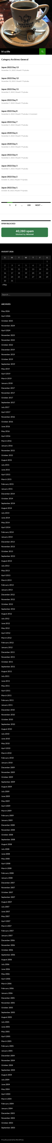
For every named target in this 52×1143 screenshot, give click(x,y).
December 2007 (8, 883)
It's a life (5, 51)
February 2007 (7, 931)
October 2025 (7, 321)
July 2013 (5, 566)
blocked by (28, 233)
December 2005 (8, 998)
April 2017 (5, 412)
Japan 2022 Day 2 (9, 176)
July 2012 (5, 618)
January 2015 (7, 489)
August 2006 (6, 959)
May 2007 (5, 916)
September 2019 (8, 364)
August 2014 (6, 508)
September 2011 (8, 666)
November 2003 (8, 1118)
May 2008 (5, 859)
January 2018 (7, 383)
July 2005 (5, 1022)
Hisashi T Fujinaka (22, 70)
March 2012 (6, 638)
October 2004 (7, 1065)
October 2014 (7, 498)
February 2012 (7, 642)
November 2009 (8, 772)
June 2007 (5, 911)
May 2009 (5, 801)
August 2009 (6, 786)
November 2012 (8, 599)
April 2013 (5, 575)
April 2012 (5, 633)
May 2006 (5, 974)
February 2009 (7, 815)
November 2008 (8, 830)
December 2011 (8, 652)
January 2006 (7, 993)
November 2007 (8, 887)
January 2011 (7, 705)
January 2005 (7, 1051)
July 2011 (5, 676)
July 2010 (5, 734)
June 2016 (5, 426)
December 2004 (8, 1055)
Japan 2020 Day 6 (9, 133)
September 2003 (8, 1127)
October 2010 (7, 719)
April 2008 (5, 863)
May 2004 (5, 1089)
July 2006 (5, 964)
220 (29, 205)
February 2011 (7, 700)
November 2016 (8, 417)
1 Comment (33, 114)
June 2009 (5, 796)
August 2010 (6, 729)
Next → (39, 205)
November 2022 (8, 340)
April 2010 (5, 748)
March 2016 (6, 441)
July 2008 (5, 849)
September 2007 (8, 897)
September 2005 (8, 1012)
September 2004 (8, 1070)
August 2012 (6, 614)
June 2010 (5, 738)
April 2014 (5, 527)
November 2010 (8, 714)
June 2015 (5, 470)
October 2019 (7, 359)
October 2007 (7, 892)
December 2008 (8, 825)
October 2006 (7, 950)
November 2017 (8, 393)
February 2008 (7, 873)
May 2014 (5, 522)
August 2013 (6, 561)
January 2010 (7, 762)
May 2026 (5, 311)
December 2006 (8, 940)
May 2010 (5, 743)
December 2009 (8, 767)
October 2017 (7, 397)
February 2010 (7, 758)
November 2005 (8, 1003)
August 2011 (6, 671)
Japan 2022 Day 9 (9, 100)
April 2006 (5, 979)
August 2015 (6, 460)
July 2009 (5, 791)
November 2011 (8, 657)
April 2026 (5, 316)
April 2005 (5, 1036)
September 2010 (8, 724)
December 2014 (8, 494)
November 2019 (8, 354)
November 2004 (8, 1060)
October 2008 (7, 835)
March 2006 (6, 983)
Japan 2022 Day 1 (9, 187)
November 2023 (8, 335)
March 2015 (6, 479)
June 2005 (5, 1027)
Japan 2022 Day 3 (9, 165)
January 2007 (7, 935)
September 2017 (8, 402)
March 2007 (6, 926)
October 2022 (7, 345)
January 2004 (7, 1108)
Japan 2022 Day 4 (9, 155)
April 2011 (5, 690)
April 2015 (5, 474)
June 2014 (5, 518)
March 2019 (6, 378)
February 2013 (7, 585)
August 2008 (6, 844)
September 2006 (8, 955)
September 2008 (8, 839)
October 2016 (7, 421)
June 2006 (5, 969)
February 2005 (7, 1046)
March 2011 (6, 695)
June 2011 (5, 681)
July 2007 (5, 907)
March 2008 (6, 868)
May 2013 (5, 570)
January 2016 (7, 445)
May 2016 (5, 431)
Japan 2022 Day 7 (9, 122)
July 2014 (5, 513)
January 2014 (7, 537)
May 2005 (5, 1031)
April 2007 (5, 921)
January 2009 (7, 820)
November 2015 (8, 450)
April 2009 (5, 806)
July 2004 (5, 1079)
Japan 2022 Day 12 (10, 78)
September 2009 (8, 782)
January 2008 (7, 878)
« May (4, 284)
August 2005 (6, 1017)
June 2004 (5, 1084)
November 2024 (8, 325)
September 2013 (8, 556)
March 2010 (6, 753)
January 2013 (7, 590)
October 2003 (7, 1123)
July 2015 (5, 465)
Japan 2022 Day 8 (9, 111)
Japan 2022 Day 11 (10, 89)
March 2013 (6, 580)
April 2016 (5, 436)
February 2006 (7, 988)
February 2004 (7, 1103)
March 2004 (6, 1099)
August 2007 (6, 902)
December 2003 (8, 1113)
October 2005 (7, 1007)
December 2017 (8, 388)
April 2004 (5, 1094)
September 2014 (8, 503)
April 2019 (5, 373)
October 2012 (7, 604)
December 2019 (8, 349)
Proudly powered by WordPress (12, 1140)
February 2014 (7, 532)
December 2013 (8, 542)
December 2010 (8, 710)
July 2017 (5, 407)
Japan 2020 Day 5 (9, 144)
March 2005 (6, 1041)
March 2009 (6, 810)
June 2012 (5, 623)
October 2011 (7, 662)
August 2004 (6, 1075)
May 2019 (5, 369)
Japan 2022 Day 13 (10, 67)
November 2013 (8, 546)
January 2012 (7, 647)
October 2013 (7, 551)
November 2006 (8, 945)
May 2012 (5, 628)
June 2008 (5, 854)
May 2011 (5, 686)
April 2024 (5, 330)
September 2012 (8, 609)
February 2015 (7, 484)
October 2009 (7, 777)
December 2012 (8, 594)
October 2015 (7, 455)
